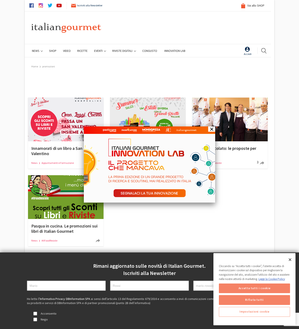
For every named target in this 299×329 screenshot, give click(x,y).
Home (34, 66)
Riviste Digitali (122, 51)
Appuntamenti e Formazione (58, 162)
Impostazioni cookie (254, 312)
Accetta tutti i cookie (254, 288)
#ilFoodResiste (49, 240)
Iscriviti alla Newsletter (89, 5)
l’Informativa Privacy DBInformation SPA (64, 299)
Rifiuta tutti (254, 300)
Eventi (98, 51)
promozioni (48, 66)
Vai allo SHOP (255, 5)
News (36, 51)
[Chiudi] (290, 259)
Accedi (248, 54)
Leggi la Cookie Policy (272, 279)
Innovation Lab (174, 51)
